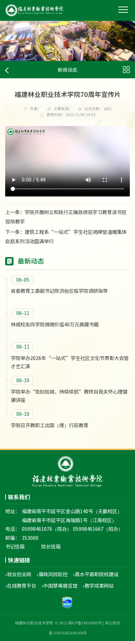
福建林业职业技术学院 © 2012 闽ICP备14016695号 (58, 623)
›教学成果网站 (98, 585)
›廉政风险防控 (52, 574)
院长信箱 (51, 546)
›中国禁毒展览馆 (59, 585)
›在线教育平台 (20, 585)
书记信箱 (15, 546)
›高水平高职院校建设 (95, 574)
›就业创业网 (18, 574)
